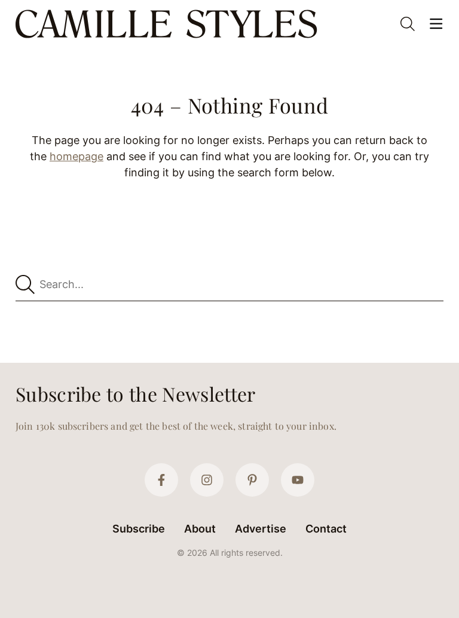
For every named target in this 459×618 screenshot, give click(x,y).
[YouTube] (297, 480)
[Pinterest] (252, 480)
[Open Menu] (436, 24)
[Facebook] (161, 480)
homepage (76, 156)
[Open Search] (407, 24)
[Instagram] (207, 480)
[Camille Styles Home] (169, 24)
